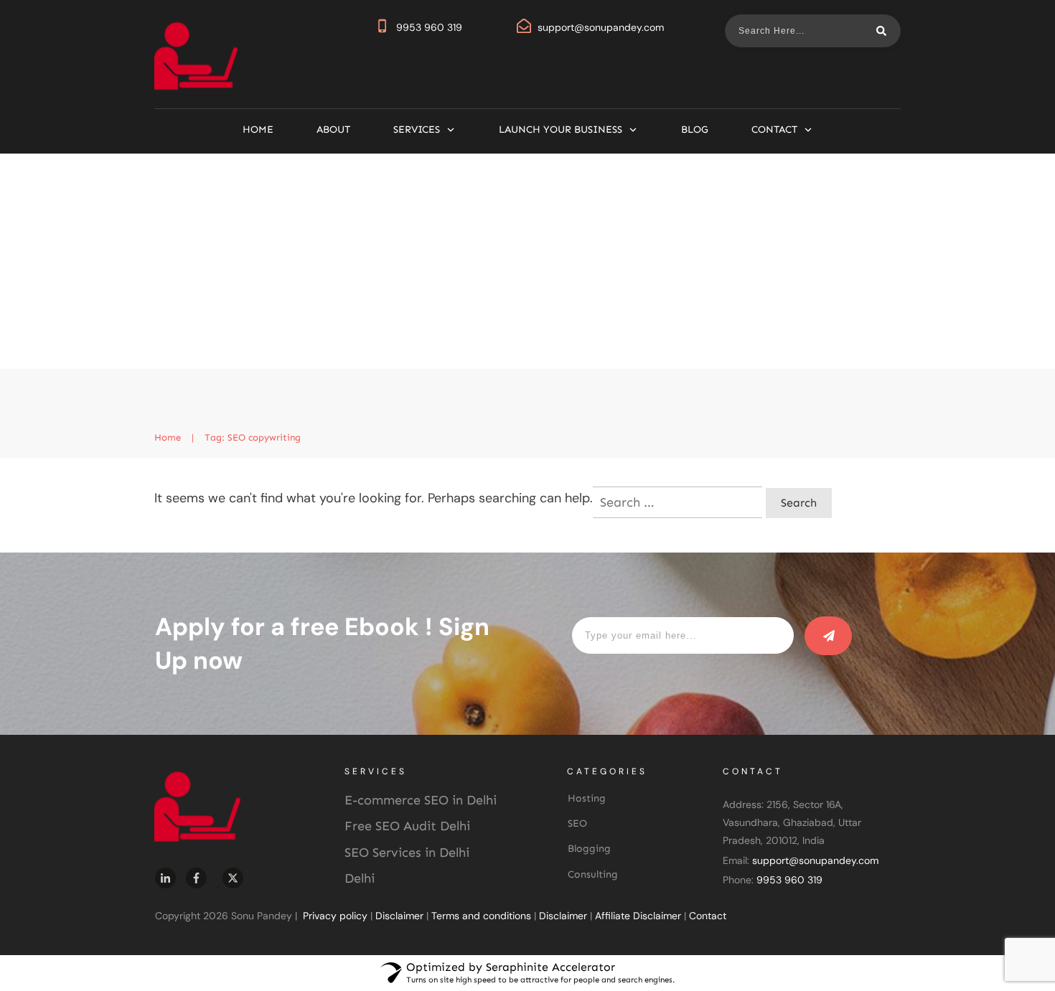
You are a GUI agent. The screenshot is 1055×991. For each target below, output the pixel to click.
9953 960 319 (429, 27)
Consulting (593, 874)
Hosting (587, 798)
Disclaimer (399, 915)
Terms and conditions (481, 915)
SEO (577, 823)
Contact (707, 915)
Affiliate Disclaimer (638, 915)
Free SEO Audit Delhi (407, 826)
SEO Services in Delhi (406, 852)
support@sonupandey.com (601, 27)
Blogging (589, 848)
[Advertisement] (527, 261)
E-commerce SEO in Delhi (420, 800)
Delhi (359, 878)
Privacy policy (335, 915)
